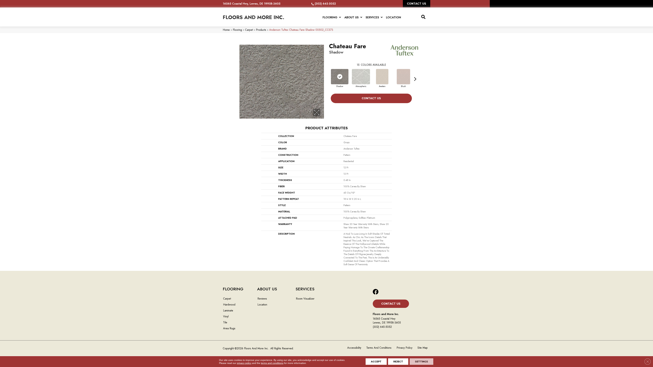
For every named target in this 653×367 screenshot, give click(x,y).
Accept (376, 361)
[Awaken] (382, 76)
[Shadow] (339, 76)
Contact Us (371, 98)
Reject (398, 361)
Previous (327, 73)
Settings (421, 361)
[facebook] (376, 292)
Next (415, 73)
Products (261, 30)
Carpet (249, 30)
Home (226, 30)
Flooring (237, 30)
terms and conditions (272, 363)
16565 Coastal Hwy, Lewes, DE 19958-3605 (251, 4)
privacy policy (244, 363)
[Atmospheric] (361, 76)
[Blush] (403, 76)
